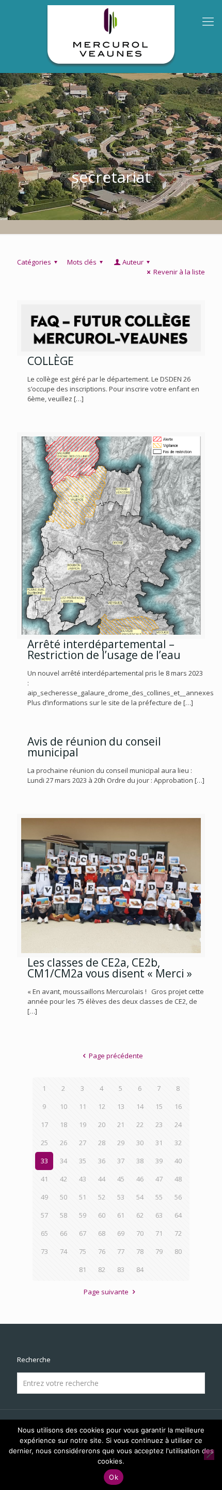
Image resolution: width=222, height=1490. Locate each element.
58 (63, 1215)
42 (63, 1179)
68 (101, 1233)
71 (159, 1233)
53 (120, 1197)
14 (140, 1106)
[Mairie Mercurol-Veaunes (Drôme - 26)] (111, 36)
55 (159, 1197)
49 (44, 1197)
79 (159, 1251)
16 (178, 1106)
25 (44, 1142)
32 (178, 1142)
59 (82, 1215)
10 (63, 1106)
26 (63, 1142)
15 (159, 1106)
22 (140, 1124)
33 (44, 1160)
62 (140, 1215)
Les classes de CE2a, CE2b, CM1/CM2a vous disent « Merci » (109, 968)
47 (159, 1179)
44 (101, 1179)
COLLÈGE (50, 361)
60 (101, 1215)
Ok (113, 1477)
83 (120, 1269)
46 (140, 1179)
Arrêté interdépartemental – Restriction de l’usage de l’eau (104, 649)
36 (101, 1160)
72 (178, 1233)
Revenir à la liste (179, 271)
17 (44, 1124)
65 (44, 1233)
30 (140, 1142)
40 (178, 1160)
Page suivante (106, 1291)
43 (82, 1179)
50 (63, 1197)
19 (82, 1124)
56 (178, 1197)
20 (101, 1124)
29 (120, 1142)
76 (101, 1251)
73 (44, 1251)
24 (178, 1124)
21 (120, 1124)
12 (101, 1106)
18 (63, 1124)
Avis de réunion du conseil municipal (94, 746)
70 (140, 1233)
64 (178, 1215)
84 (140, 1269)
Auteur (133, 262)
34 (63, 1160)
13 (120, 1106)
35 (82, 1160)
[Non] (209, 1455)
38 (140, 1160)
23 (159, 1124)
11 (82, 1106)
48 (178, 1179)
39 (159, 1160)
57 (44, 1215)
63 (159, 1215)
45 (120, 1179)
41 (44, 1179)
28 (101, 1142)
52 (101, 1197)
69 (120, 1233)
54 (140, 1197)
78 (140, 1251)
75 (82, 1251)
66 (63, 1233)
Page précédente (115, 1055)
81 (82, 1269)
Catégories (34, 262)
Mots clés (82, 262)
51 (82, 1197)
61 (120, 1215)
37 (120, 1160)
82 (101, 1269)
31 (159, 1142)
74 (63, 1251)
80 (178, 1251)
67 (82, 1233)
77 (120, 1251)
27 (82, 1142)
